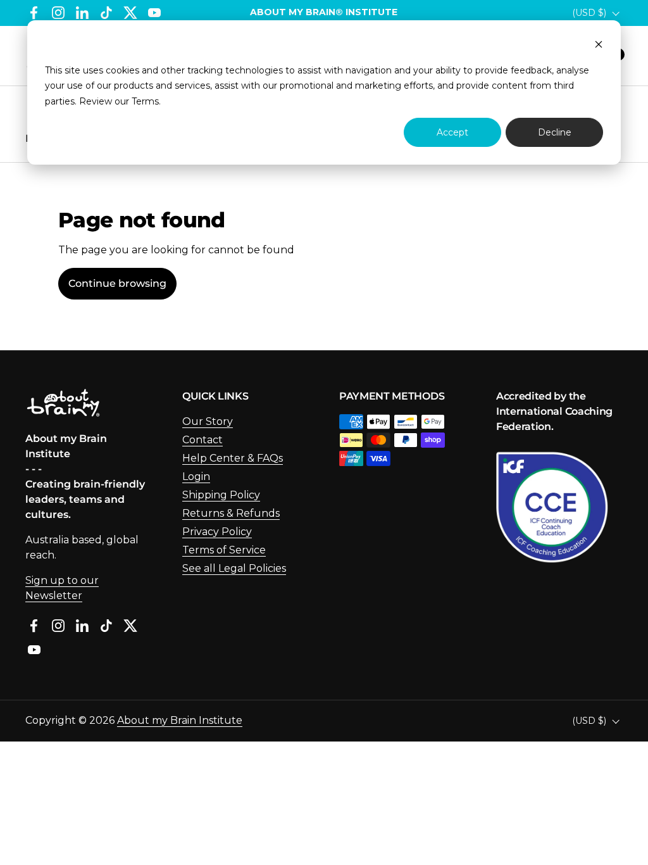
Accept (452, 132)
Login (196, 476)
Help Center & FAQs (232, 458)
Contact (202, 440)
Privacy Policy (217, 532)
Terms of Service (224, 550)
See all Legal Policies (234, 568)
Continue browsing (117, 283)
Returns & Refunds (231, 513)
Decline (554, 132)
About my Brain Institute (179, 720)
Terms (145, 101)
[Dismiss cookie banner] (598, 46)
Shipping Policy (221, 495)
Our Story (207, 421)
